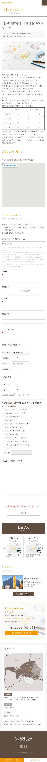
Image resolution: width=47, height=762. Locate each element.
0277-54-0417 (30, 587)
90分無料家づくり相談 (21, 633)
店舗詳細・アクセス (23, 594)
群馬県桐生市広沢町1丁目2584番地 (32, 583)
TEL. (23, 627)
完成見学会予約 (35, 760)
